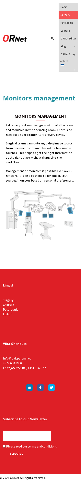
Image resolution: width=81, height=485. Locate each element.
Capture (65, 30)
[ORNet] (19, 38)
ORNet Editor (68, 38)
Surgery (65, 15)
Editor (7, 314)
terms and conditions (42, 446)
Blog (63, 46)
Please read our (31, 446)
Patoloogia (67, 22)
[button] (52, 38)
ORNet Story (68, 54)
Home (64, 7)
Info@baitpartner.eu (17, 358)
